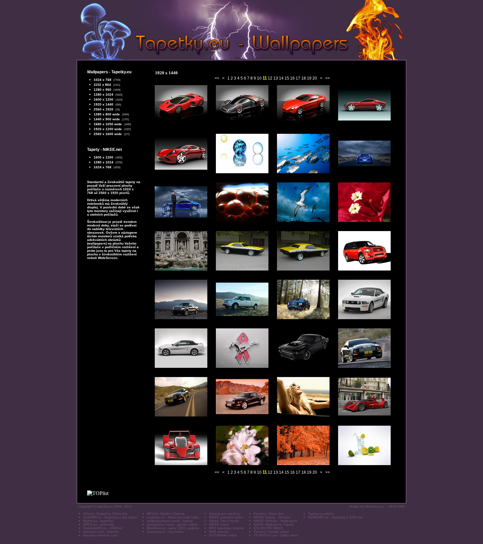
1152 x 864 (102, 84)
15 (287, 78)
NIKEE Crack (219, 524)
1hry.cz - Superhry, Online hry (105, 513)
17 (298, 78)
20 (314, 78)
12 (270, 78)
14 (281, 78)
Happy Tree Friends (224, 521)
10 (259, 78)
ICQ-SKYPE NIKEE (268, 528)
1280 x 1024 (103, 94)
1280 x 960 (102, 89)
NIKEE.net (112, 149)
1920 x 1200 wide (108, 129)
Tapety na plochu (321, 513)
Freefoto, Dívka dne (269, 513)
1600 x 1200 (103, 99)
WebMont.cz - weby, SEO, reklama (173, 528)
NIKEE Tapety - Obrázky (272, 517)
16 (292, 78)
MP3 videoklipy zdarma (226, 528)
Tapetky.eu (121, 72)
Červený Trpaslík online (271, 531)
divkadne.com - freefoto (101, 531)
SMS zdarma (218, 531)
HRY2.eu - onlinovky (98, 524)
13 (275, 78)
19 (309, 78)
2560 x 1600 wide (108, 134)
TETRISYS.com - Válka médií (276, 535)
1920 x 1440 (103, 104)
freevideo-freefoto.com (100, 535)
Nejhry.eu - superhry (98, 521)
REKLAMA (397, 506)
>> (327, 78)
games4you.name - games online (172, 524)
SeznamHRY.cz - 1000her (102, 528)
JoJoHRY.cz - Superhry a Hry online (110, 517)
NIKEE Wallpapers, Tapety (274, 524)
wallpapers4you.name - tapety (170, 521)
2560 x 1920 (103, 109)
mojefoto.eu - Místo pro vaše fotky (172, 517)
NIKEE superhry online (226, 517)
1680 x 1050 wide (108, 124)
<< (217, 78)
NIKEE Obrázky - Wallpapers (275, 521)
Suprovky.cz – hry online (165, 531)
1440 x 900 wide (107, 119)
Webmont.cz (374, 506)
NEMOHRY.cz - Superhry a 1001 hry (335, 517)
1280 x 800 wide (107, 114)
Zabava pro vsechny (224, 513)
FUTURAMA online (223, 535)
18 (303, 78)
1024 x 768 (102, 80)
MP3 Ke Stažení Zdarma (165, 513)
